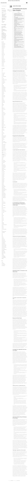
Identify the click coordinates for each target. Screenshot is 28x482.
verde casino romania (4, 247)
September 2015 (3, 61)
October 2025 (3, 45)
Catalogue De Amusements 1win (18, 13)
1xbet (2, 84)
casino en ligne (3, 141)
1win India (3, 78)
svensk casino (3, 239)
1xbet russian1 (3, 102)
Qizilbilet (3, 222)
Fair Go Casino (3, 160)
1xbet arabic (3, 86)
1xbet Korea (3, 93)
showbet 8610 (3, 232)
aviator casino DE (3, 113)
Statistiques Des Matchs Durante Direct (19, 47)
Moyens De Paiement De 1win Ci (18, 14)
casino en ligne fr (3, 144)
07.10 (2, 69)
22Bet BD (3, 104)
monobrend (3, 180)
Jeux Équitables (16, 17)
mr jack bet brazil (3, 196)
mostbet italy (3, 187)
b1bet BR (3, 120)
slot (2, 233)
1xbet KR (3, 94)
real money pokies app (4, 224)
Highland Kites (4, 2)
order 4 (2, 204)
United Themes (18, 480)
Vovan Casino (3, 248)
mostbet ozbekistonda (4, 189)
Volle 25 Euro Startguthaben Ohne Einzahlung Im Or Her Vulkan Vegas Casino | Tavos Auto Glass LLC (4, 34)
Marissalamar (10, 9)
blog (2, 131)
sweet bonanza (3, 240)
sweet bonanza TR (4, 241)
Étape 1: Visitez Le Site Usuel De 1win (18, 44)
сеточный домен (3, 256)
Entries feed (3, 263)
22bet (2, 103)
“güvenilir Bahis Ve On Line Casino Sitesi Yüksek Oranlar (4, 31)
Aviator (2, 111)
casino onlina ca (3, 145)
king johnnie (3, 168)
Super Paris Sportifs (16, 40)
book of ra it (3, 133)
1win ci (26, 69)
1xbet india (3, 92)
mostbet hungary (3, 186)
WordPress (12, 480)
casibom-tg (3, 139)
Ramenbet (3, 223)
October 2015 (3, 60)
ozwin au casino (3, 205)
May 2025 (3, 51)
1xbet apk (3, 85)
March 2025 (3, 53)
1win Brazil (3, 75)
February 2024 (3, 59)
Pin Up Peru (3, 212)
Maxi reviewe (3, 171)
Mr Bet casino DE (3, 195)
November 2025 (3, 44)
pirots (2, 214)
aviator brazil (3, 112)
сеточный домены (4, 257)
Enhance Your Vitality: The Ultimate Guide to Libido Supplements (4, 37)
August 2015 (3, 62)
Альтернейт (3, 250)
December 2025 (3, 43)
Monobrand (3, 179)
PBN (2, 206)
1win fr (2, 77)
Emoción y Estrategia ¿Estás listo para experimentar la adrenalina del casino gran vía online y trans (4, 15)
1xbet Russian (3, 101)
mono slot (3, 177)
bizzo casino (3, 130)
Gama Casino (3, 162)
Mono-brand (3, 178)
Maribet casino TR (4, 169)
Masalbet (3, 170)
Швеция (3, 258)
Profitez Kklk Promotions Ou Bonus (18, 34)
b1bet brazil (3, 121)
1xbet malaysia (3, 95)
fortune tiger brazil (4, 161)
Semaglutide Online (4, 231)
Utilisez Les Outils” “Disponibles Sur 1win (19, 26)
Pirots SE (3, 215)
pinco (2, 213)
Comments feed (3, 264)
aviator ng (3, 119)
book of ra (3, 132)
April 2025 (3, 52)
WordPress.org (3, 265)
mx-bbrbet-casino (4, 197)
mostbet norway (3, 188)
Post (2, 221)
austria (2, 110)
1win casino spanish (4, 76)
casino (11, 10)
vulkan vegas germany (4, 249)
